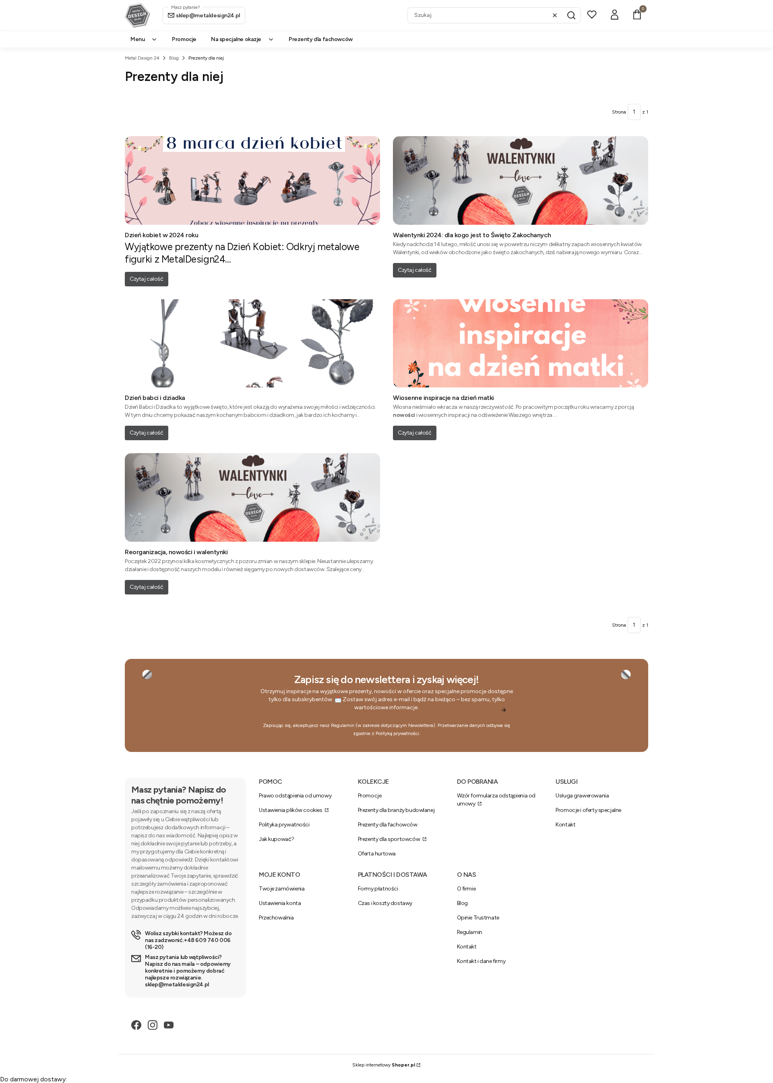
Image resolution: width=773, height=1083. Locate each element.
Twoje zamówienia (281, 888)
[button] (571, 15)
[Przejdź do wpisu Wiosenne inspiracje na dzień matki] (520, 343)
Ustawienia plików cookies (291, 810)
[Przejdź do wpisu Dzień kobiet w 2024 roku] (252, 180)
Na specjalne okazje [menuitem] (236, 39)
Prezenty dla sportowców (389, 839)
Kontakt (565, 824)
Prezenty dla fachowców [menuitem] (321, 39)
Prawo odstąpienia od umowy (295, 795)
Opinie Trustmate (478, 917)
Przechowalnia (276, 917)
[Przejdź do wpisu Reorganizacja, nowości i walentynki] (252, 497)
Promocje (370, 795)
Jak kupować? (276, 839)
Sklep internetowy (383, 1065)
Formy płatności (378, 888)
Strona (619, 112)
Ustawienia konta (280, 903)
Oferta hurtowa (377, 853)
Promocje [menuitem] (184, 39)
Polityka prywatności (284, 824)
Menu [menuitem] (137, 39)
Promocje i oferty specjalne (588, 810)
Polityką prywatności (397, 733)
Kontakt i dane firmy (481, 961)
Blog (174, 58)
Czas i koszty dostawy (385, 903)
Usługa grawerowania (582, 795)
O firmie (466, 888)
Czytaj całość (146, 278)
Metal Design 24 (142, 58)
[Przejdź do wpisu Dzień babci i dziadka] (252, 343)
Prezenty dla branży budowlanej (396, 810)
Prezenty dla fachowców (388, 824)
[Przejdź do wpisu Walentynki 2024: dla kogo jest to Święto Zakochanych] (520, 180)
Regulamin (342, 725)
